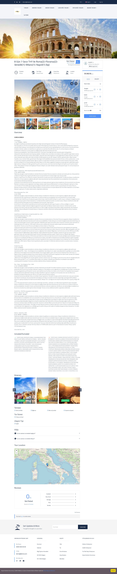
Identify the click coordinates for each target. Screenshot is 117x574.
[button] (76, 113)
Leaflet (65, 483)
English (88, 2)
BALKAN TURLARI (91, 8)
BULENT (90, 62)
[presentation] (14, 389)
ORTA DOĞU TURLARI (78, 8)
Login (95, 2)
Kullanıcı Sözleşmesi (87, 544)
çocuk (85, 103)
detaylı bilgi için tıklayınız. (49, 570)
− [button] (16, 453)
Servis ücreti (87, 110)
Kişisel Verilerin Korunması (88, 555)
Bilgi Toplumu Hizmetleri (42, 551)
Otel (61, 544)
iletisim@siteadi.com (27, 2)
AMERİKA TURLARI (36, 8)
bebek (85, 95)
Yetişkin (86, 88)
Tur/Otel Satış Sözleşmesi (88, 551)
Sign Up (101, 2)
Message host (93, 66)
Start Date (87, 84)
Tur (60, 548)
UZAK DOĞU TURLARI (63, 8)
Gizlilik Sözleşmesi (86, 548)
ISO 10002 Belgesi (41, 559)
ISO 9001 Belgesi (41, 555)
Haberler (39, 548)
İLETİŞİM (26, 15)
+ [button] (16, 451)
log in (22, 516)
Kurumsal (39, 544)
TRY (81, 2)
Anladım (113, 570)
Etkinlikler (62, 559)
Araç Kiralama (63, 555)
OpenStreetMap (72, 483)
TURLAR (26, 8)
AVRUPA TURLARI (49, 8)
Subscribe (83, 527)
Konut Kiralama (63, 551)
